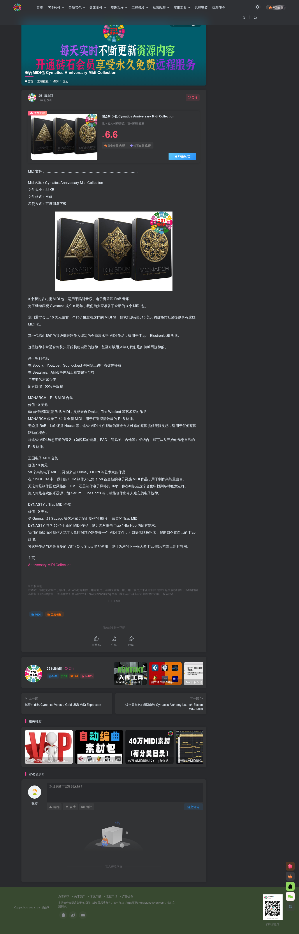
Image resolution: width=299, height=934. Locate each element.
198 (75, 676)
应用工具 (180, 7)
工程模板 (138, 7)
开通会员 (278, 7)
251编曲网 (46, 95)
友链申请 (112, 896)
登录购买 (184, 156)
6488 (54, 676)
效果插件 (96, 7)
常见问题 (96, 896)
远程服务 (218, 7)
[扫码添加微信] (290, 896)
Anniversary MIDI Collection (49, 564)
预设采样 (117, 7)
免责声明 (64, 896)
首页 (40, 7)
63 (65, 676)
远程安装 (201, 7)
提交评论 (193, 807)
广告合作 (128, 896)
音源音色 (75, 7)
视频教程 (159, 7)
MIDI (56, 81)
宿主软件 (54, 7)
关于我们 (80, 896)
